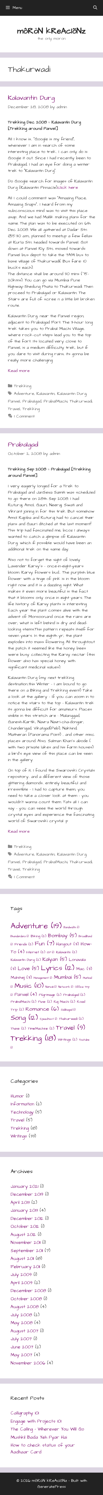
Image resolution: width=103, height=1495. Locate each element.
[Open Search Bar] (95, 8)
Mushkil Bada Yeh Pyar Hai (39, 1437)
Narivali (51, 987)
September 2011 (27, 1251)
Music (29, 985)
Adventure (24, 393)
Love (28, 968)
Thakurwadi (81, 401)
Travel (14, 409)
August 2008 (25, 1307)
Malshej (21, 978)
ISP (50, 952)
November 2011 (25, 1242)
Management (43, 978)
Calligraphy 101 (25, 1413)
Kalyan (55, 959)
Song (24, 1017)
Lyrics (57, 968)
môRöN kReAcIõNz (51, 31)
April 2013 (20, 1202)
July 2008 (21, 1315)
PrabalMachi (55, 401)
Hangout (67, 944)
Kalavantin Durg (31, 97)
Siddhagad (68, 1010)
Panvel (14, 401)
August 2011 (22, 1258)
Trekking (22, 386)
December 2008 (28, 1291)
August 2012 (23, 1234)
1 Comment (24, 416)
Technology (22, 1112)
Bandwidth (71, 927)
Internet (35, 952)
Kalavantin (45, 393)
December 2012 (27, 1218)
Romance (42, 1009)
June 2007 (22, 1347)
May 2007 (21, 1355)
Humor (17, 1096)
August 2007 (24, 1331)
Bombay (62, 935)
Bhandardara (20, 936)
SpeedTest (48, 1019)
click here (67, 187)
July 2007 (21, 1339)
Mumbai (67, 977)
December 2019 (27, 1194)
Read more (19, 371)
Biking (38, 936)
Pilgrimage (50, 994)
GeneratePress (52, 1486)
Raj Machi (64, 1001)
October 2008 (26, 1299)
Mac (84, 969)
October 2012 (25, 1226)
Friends (24, 944)
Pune (45, 1001)
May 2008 (21, 1323)
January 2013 (24, 1210)
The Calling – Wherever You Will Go (47, 1429)
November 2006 (28, 1363)
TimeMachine (41, 1028)
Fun (44, 944)
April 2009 (21, 1283)
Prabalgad (31, 401)
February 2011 (25, 1267)
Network (65, 987)
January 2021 (24, 1186)
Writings (67, 1039)
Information (22, 1104)
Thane (18, 1028)
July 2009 (21, 1275)
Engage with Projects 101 (36, 1421)
